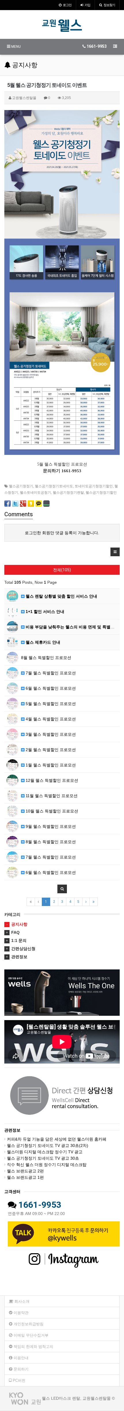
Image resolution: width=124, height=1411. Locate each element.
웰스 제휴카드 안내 (42, 642)
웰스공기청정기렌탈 (68, 493)
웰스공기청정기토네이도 (54, 486)
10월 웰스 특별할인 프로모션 (51, 811)
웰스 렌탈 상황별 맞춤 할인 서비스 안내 (61, 596)
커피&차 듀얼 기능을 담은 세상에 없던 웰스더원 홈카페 (56, 1139)
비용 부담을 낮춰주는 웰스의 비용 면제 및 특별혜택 (72, 627)
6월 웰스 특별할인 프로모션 (50, 688)
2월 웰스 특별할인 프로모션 (50, 749)
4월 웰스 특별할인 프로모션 (50, 719)
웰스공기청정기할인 (101, 493)
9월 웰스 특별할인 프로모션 (50, 826)
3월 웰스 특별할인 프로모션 (50, 734)
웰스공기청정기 (21, 486)
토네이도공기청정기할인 (94, 486)
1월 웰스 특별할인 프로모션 (50, 765)
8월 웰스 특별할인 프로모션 (46, 657)
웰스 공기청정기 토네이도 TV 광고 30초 (43, 1158)
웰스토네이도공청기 (35, 493)
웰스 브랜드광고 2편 (25, 1171)
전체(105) (62, 570)
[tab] (62, 924)
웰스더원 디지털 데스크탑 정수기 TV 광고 (44, 1152)
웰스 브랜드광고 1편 (25, 1177)
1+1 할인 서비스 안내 (44, 611)
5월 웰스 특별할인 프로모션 (50, 703)
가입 (87, 5)
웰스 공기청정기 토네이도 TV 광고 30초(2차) (47, 1145)
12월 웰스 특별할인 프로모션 (51, 780)
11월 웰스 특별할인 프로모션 (51, 795)
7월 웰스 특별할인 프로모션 (50, 673)
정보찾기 (109, 5)
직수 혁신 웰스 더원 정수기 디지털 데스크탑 (47, 1164)
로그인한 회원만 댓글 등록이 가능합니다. (62, 532)
